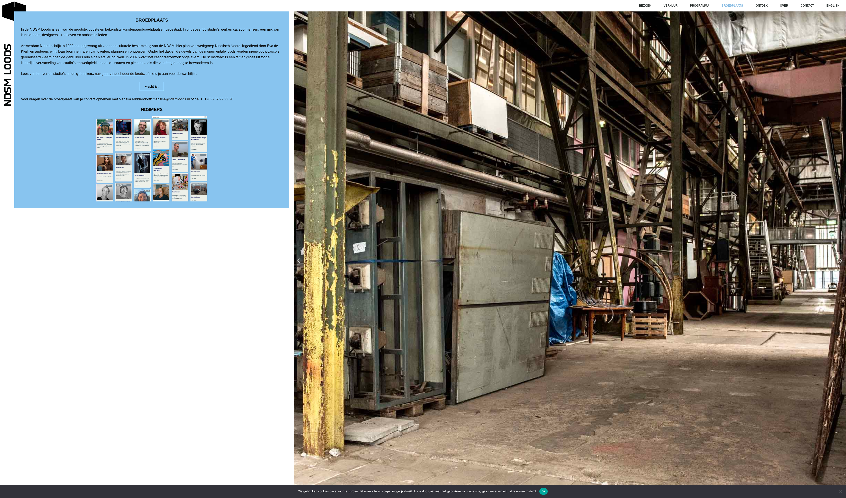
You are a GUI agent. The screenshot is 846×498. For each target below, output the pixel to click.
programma (699, 5)
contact (807, 5)
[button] (298, 260)
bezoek (645, 5)
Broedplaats (151, 20)
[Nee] (840, 491)
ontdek (762, 5)
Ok (543, 491)
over (784, 5)
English (832, 5)
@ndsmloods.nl (177, 99)
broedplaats (732, 5)
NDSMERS (152, 109)
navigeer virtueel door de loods (119, 74)
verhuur (671, 5)
